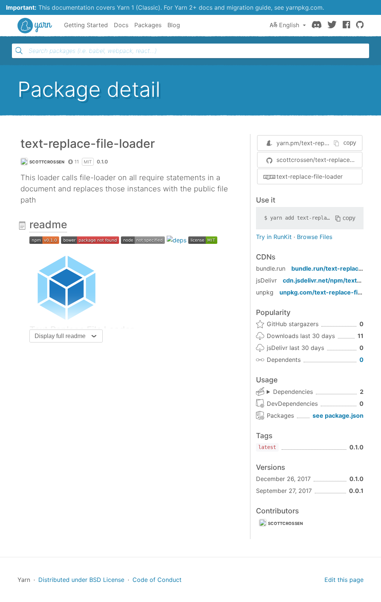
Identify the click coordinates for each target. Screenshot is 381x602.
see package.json (338, 415)
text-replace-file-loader (309, 176)
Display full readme (60, 336)
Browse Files (314, 237)
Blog (173, 25)
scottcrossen (47, 162)
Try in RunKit (274, 237)
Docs (121, 25)
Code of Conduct (157, 579)
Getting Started (86, 25)
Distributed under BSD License (81, 579)
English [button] (289, 25)
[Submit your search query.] (19, 51)
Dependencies (293, 391)
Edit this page (344, 579)
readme (48, 224)
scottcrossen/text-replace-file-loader (319, 159)
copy (349, 143)
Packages (147, 25)
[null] (44, 239)
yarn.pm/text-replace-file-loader (322, 143)
